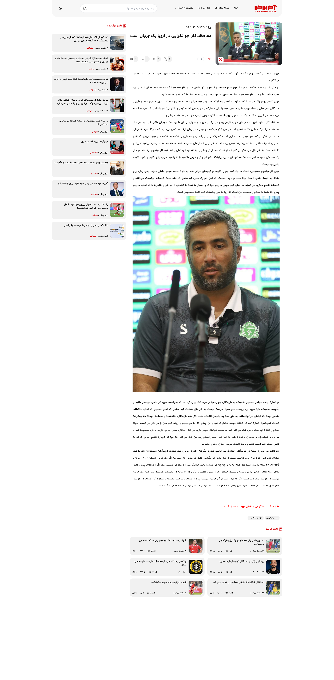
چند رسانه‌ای (204, 8)
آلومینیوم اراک (255, 517)
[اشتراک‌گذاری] (200, 59)
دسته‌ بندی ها (222, 8)
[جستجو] (85, 8)
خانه (236, 8)
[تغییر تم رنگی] (60, 8)
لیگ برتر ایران (272, 517)
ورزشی (208, 59)
